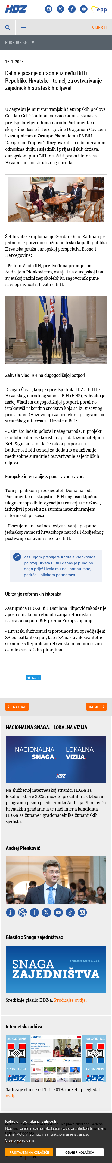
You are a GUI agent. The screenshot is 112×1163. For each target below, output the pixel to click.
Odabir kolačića (79, 1152)
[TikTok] (70, 913)
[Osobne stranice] (22, 913)
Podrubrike (16, 42)
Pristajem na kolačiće (29, 1152)
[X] (60, 9)
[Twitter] (46, 913)
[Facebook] (72, 9)
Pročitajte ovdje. (70, 1000)
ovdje (11, 1096)
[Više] (10, 913)
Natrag (19, 706)
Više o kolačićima (20, 1140)
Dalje (94, 706)
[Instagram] (48, 9)
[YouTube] (84, 9)
